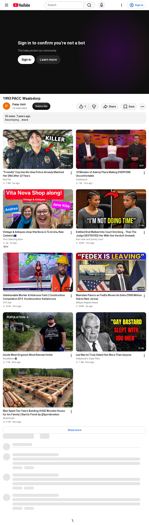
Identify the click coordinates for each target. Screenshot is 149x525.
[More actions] (142, 106)
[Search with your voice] (101, 5)
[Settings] (121, 5)
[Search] (89, 5)
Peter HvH (19, 104)
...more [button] (23, 119)
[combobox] (65, 5)
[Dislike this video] (94, 106)
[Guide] (6, 5)
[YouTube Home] (21, 5)
